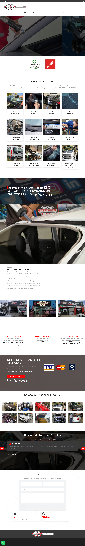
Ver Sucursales (13, 40)
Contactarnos (25, 40)
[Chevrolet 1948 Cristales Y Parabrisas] (9, 418)
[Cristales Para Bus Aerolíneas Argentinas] (25, 406)
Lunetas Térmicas (52, 112)
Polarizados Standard (33, 112)
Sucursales (56, 12)
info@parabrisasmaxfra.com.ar (10, 1)
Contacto (78, 12)
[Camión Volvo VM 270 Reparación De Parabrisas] (59, 406)
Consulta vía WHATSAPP (16, 376)
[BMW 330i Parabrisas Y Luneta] (25, 418)
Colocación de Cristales (15, 112)
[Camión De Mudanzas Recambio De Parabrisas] (42, 418)
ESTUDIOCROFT (59, 542)
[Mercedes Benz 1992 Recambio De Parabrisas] (75, 406)
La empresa (41, 12)
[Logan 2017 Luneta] (75, 418)
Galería (71, 12)
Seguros (64, 12)
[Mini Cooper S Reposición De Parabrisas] (59, 418)
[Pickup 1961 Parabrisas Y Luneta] (42, 406)
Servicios (49, 12)
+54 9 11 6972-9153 (24, 1)
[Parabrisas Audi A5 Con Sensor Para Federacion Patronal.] (9, 406)
